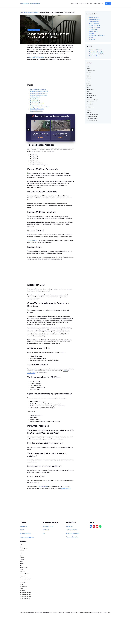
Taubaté (88, 110)
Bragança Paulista (91, 70)
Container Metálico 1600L (96, 54)
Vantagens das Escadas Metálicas (39, 107)
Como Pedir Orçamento (37, 109)
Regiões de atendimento (27, 537)
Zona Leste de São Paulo (92, 114)
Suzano (88, 106)
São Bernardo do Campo (92, 99)
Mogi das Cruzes (90, 89)
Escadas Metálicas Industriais (38, 95)
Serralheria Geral (48, 526)
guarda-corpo (31, 372)
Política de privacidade (72, 533)
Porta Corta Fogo (94, 23)
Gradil (91, 37)
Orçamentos (23, 526)
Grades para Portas (94, 25)
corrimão (65, 370)
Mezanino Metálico (94, 19)
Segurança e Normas (36, 105)
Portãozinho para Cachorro (97, 35)
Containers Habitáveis (95, 50)
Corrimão (92, 39)
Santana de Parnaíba (91, 95)
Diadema (88, 78)
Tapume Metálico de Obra (96, 52)
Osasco (88, 91)
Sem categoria (90, 103)
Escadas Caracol (35, 97)
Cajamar (88, 76)
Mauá (88, 87)
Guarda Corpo (93, 29)
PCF (44, 533)
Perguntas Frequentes (36, 111)
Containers (46, 529)
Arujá (88, 66)
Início (21, 12)
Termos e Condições (72, 537)
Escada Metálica (94, 17)
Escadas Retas (34, 99)
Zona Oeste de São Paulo (31, 12)
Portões (91, 33)
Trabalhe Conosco (71, 529)
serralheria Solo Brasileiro (36, 57)
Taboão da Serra (90, 108)
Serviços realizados (25, 533)
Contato (108, 3)
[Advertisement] (50, 71)
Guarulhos (89, 81)
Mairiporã (89, 85)
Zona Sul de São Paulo (92, 120)
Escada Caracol (93, 31)
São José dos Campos (91, 101)
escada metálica (43, 486)
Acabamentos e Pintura (36, 103)
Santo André (89, 97)
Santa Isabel (89, 93)
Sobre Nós (69, 526)
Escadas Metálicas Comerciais (38, 93)
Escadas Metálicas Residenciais (39, 91)
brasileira (89, 72)
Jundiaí (88, 83)
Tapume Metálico (94, 21)
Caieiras (88, 74)
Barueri (88, 68)
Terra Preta (89, 112)
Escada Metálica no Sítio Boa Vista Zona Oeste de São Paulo (48, 35)
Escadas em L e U (35, 101)
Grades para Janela (94, 27)
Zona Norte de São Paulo (92, 116)
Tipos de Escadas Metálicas (38, 89)
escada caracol (33, 240)
